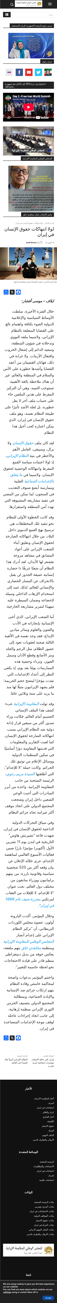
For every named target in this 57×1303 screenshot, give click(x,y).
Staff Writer (31, 242)
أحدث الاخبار (49, 223)
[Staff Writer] (41, 242)
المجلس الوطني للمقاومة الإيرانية (37, 158)
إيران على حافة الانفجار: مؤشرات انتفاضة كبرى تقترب (42, 1062)
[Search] (7, 14)
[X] (12, 292)
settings (7, 1292)
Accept (48, 1298)
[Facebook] (18, 292)
